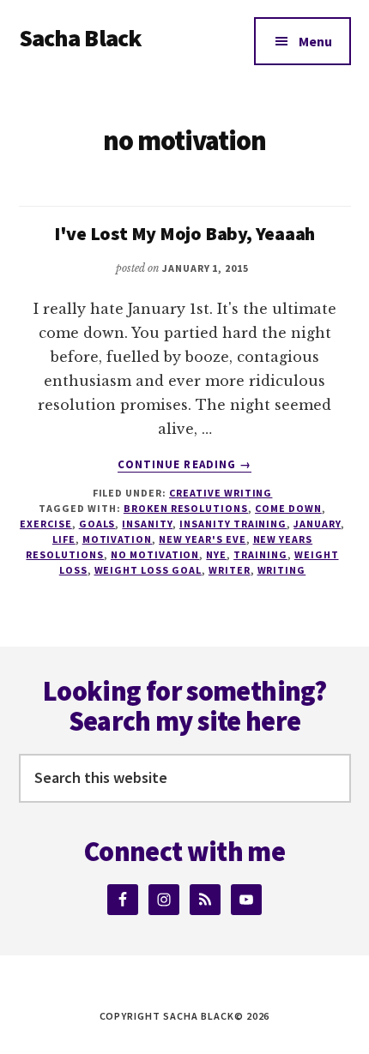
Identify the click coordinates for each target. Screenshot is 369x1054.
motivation (117, 539)
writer (230, 569)
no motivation (155, 554)
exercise (46, 523)
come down (288, 508)
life (64, 539)
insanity (147, 523)
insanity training (233, 523)
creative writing (220, 492)
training (260, 554)
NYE (216, 554)
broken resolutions (186, 508)
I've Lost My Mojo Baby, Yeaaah (184, 233)
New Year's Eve (202, 539)
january (317, 523)
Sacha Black (80, 37)
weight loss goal (148, 569)
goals (97, 523)
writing (281, 569)
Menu (315, 41)
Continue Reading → (184, 465)
